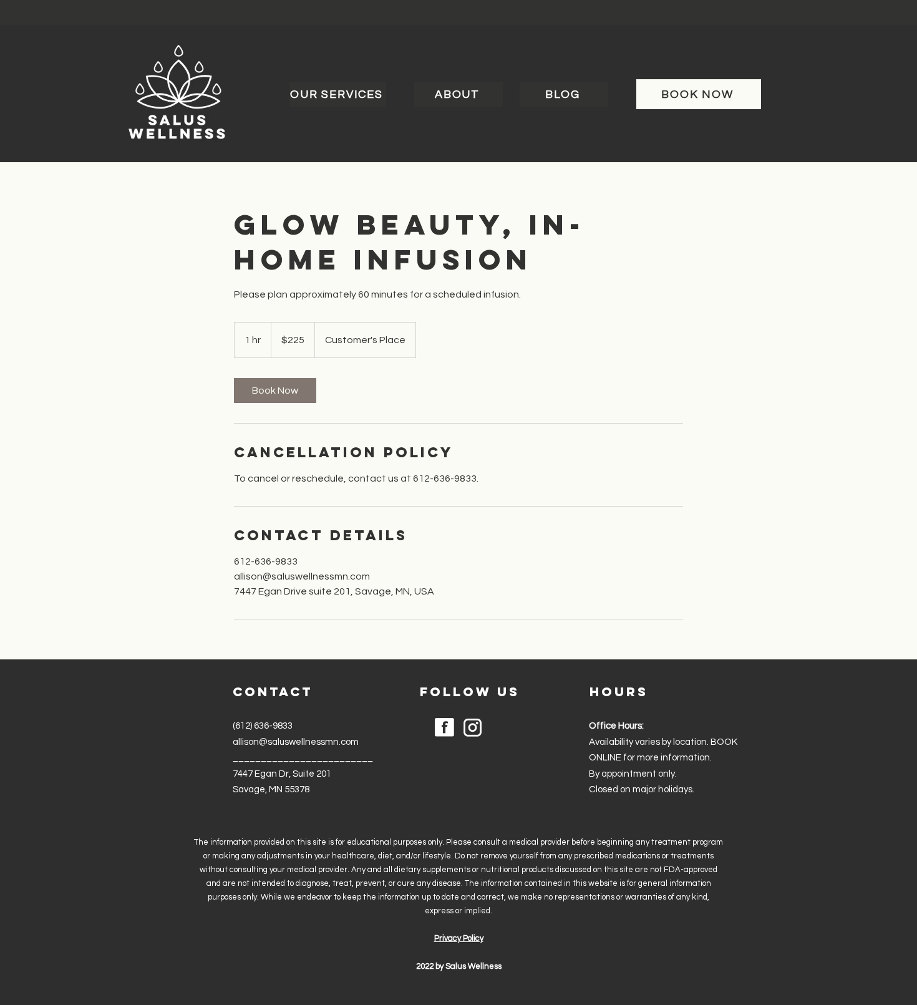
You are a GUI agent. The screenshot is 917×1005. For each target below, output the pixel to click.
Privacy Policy (458, 938)
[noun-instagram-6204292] (472, 727)
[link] (275, 390)
